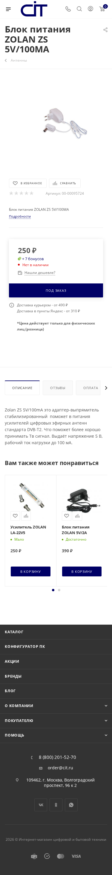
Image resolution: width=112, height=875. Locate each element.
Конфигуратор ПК (25, 646)
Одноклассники (56, 804)
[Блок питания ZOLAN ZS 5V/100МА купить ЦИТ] (56, 123)
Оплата (90, 388)
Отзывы (57, 388)
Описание (22, 388)
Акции (12, 661)
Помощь (14, 735)
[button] (53, 590)
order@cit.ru (60, 768)
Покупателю (19, 720)
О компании (19, 705)
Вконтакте (40, 804)
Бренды (13, 676)
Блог (10, 690)
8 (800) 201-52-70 (57, 757)
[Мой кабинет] (90, 9)
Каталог (14, 631)
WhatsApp (71, 804)
